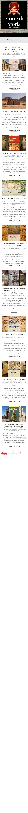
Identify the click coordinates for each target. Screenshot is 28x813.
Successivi (4, 454)
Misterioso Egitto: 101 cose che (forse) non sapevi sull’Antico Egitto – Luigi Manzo (14, 290)
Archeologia (14, 114)
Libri (10, 54)
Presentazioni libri (16, 54)
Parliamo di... (20, 114)
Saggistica (14, 56)
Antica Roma (6, 203)
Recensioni (22, 54)
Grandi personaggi (20, 203)
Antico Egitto (6, 54)
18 (20, 452)
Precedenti (4, 452)
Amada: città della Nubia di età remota (14, 111)
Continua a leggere (14, 88)
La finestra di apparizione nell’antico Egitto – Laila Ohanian (14, 49)
